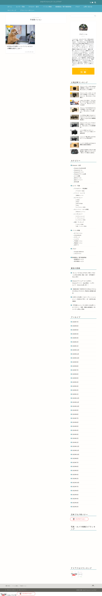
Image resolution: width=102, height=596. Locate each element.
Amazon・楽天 (34, 6)
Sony (77, 205)
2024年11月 (75, 402)
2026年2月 (75, 342)
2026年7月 (75, 322)
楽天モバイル (77, 177)
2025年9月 (75, 362)
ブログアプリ (77, 253)
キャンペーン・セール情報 (81, 209)
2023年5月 (75, 470)
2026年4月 (75, 334)
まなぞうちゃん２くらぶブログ (51, 1)
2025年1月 (75, 394)
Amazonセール (78, 170)
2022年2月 (75, 506)
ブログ (77, 6)
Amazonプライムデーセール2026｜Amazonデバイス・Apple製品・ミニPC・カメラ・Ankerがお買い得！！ (83, 283)
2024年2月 (75, 438)
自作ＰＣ (76, 245)
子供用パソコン (78, 241)
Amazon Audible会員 (80, 168)
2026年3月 (75, 338)
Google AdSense (79, 251)
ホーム (10, 6)
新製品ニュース (79, 195)
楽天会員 (76, 181)
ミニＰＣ (76, 239)
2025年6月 (75, 374)
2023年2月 (75, 478)
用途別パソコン (78, 243)
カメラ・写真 (20, 6)
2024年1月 (75, 442)
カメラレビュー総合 (81, 207)
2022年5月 (75, 494)
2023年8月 (75, 458)
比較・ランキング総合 (81, 226)
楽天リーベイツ (78, 179)
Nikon (77, 201)
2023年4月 (75, 474)
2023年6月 (75, 466)
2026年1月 (75, 346)
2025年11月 (75, 354)
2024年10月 (75, 406)
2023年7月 (75, 462)
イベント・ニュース (79, 193)
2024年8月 (75, 414)
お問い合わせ (88, 6)
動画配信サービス (79, 259)
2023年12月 (75, 446)
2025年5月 (75, 378)
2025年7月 (75, 370)
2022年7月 (75, 486)
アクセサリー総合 (80, 190)
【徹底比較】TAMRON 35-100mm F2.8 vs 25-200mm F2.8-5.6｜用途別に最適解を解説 (84, 291)
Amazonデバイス (79, 172)
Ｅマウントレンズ (80, 216)
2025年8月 (75, 366)
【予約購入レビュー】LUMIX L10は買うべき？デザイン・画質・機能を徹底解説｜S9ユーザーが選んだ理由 (83, 307)
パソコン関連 (47, 6)
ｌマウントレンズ (80, 218)
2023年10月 (75, 454)
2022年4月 (75, 498)
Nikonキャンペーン (80, 211)
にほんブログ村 (11, 595)
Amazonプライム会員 (80, 174)
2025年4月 (75, 382)
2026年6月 (75, 326)
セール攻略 (77, 176)
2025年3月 (75, 386)
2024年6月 (75, 422)
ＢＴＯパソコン (78, 233)
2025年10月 (75, 358)
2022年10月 (75, 482)
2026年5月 (75, 330)
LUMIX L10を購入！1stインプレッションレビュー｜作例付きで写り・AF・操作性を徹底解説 (84, 299)
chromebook (77, 235)
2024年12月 (75, 398)
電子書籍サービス (79, 261)
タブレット (77, 237)
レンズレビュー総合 (81, 219)
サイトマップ (12, 10)
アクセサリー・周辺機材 (80, 188)
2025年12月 (75, 350)
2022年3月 (75, 502)
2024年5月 (75, 426)
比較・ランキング (79, 222)
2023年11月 (75, 450)
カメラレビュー (78, 197)
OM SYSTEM (79, 203)
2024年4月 (75, 430)
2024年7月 (75, 418)
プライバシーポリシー (27, 10)
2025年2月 (75, 390)
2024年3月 (75, 434)
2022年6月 (75, 490)
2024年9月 (75, 410)
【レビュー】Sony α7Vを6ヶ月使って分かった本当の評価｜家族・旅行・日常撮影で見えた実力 (83, 275)
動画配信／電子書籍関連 (63, 6)
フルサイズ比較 (79, 224)
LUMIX (78, 199)
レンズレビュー (78, 214)
